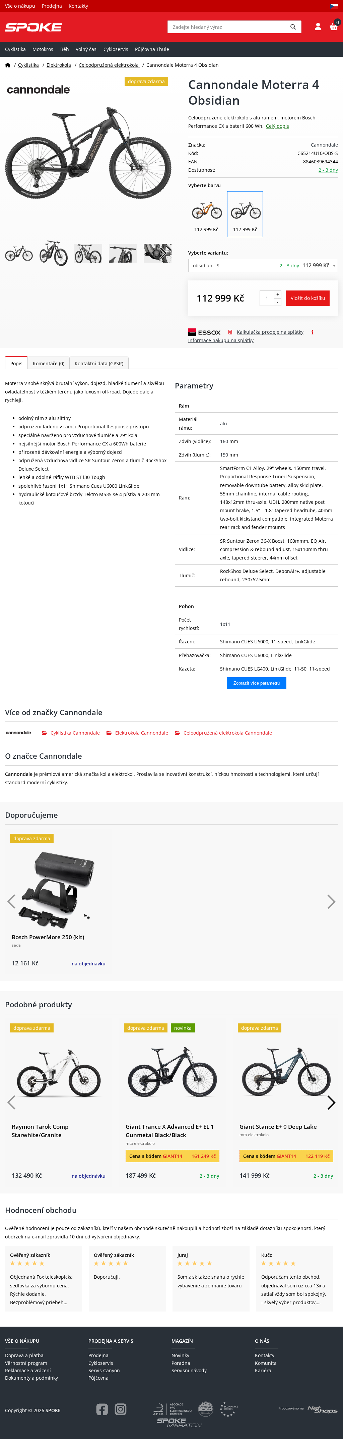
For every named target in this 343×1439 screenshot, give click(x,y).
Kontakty (78, 6)
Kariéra (263, 1370)
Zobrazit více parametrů (256, 683)
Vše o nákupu (20, 6)
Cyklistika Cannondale (75, 733)
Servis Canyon (104, 1370)
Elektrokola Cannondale (141, 733)
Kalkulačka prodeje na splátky (270, 332)
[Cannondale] (23, 732)
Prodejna (52, 6)
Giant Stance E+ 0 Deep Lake (278, 1126)
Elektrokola (59, 65)
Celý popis (277, 126)
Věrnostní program (26, 1363)
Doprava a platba (24, 1355)
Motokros (42, 49)
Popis (16, 363)
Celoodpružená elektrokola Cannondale (228, 733)
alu (223, 423)
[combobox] (263, 265)
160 (224, 441)
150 (224, 454)
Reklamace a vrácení (28, 1370)
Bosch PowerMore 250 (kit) (48, 937)
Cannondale (324, 145)
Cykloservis (116, 49)
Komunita (266, 1363)
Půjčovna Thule (152, 49)
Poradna (181, 1363)
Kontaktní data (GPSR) (99, 363)
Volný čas (86, 49)
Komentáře (48, 363)
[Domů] (7, 65)
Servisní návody (189, 1370)
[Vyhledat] (293, 26)
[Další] (331, 901)
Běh (64, 49)
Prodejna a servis (110, 1341)
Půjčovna (98, 1378)
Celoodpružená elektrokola (109, 65)
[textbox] (263, 265)
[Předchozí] (11, 901)
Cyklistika (15, 49)
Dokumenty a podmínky (31, 1378)
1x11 (225, 624)
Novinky (180, 1355)
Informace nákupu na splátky (221, 340)
